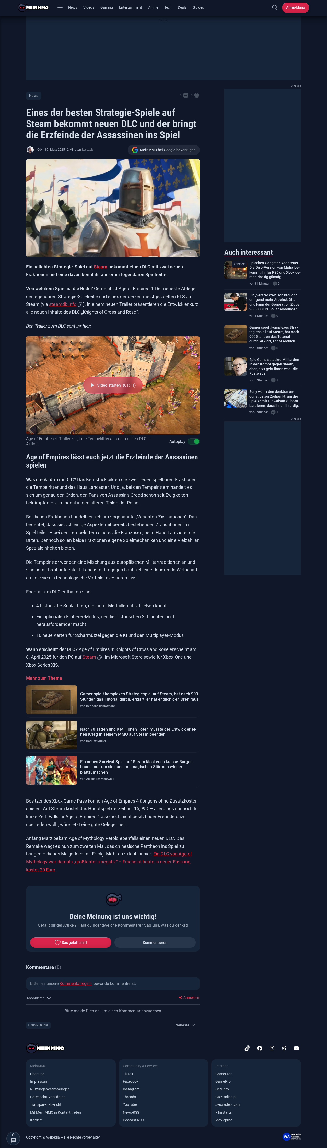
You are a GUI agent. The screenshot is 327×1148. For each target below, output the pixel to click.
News (72, 7)
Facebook (130, 1081)
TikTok (128, 1074)
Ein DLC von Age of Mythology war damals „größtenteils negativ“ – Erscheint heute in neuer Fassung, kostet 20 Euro (109, 861)
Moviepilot (223, 1120)
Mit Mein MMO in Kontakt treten (55, 1112)
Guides (198, 7)
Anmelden (191, 997)
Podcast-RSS (133, 1120)
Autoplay (177, 441)
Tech (168, 7)
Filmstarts (223, 1112)
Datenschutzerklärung (48, 1097)
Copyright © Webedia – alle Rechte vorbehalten (63, 1137)
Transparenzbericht (45, 1104)
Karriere (36, 1120)
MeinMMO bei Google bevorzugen (168, 150)
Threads (129, 1097)
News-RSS (131, 1112)
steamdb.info (62, 304)
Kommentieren (155, 942)
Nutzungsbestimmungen (50, 1089)
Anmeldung (295, 7)
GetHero (222, 1089)
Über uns (37, 1074)
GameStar (223, 1074)
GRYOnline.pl (225, 1097)
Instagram (131, 1089)
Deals (182, 7)
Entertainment (130, 7)
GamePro (222, 1081)
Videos (88, 7)
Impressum (39, 1081)
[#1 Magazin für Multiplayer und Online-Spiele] (36, 8)
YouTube (130, 1104)
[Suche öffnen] (275, 8)
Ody (40, 149)
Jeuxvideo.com (227, 1104)
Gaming (106, 7)
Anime (153, 7)
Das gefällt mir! (74, 942)
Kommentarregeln (76, 983)
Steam (100, 266)
